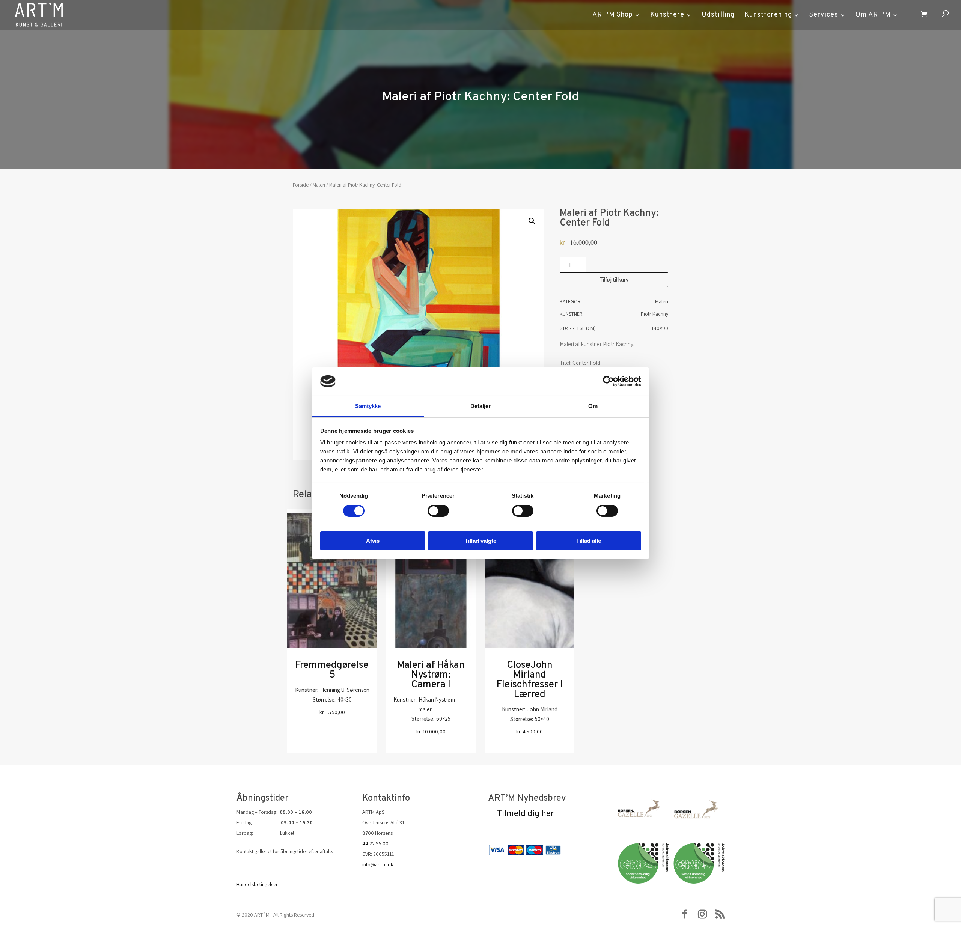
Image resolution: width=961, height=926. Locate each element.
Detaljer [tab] (480, 406)
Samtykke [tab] (368, 406)
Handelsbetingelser (257, 884)
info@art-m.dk (377, 864)
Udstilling (718, 15)
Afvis (373, 541)
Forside (301, 184)
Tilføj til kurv (613, 279)
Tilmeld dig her (525, 814)
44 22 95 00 (375, 843)
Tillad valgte (480, 541)
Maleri (319, 184)
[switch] (438, 511)
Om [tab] (593, 406)
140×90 (659, 328)
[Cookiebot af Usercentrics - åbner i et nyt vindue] (608, 381)
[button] (532, 221)
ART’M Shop (612, 15)
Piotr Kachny (654, 313)
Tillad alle (588, 541)
